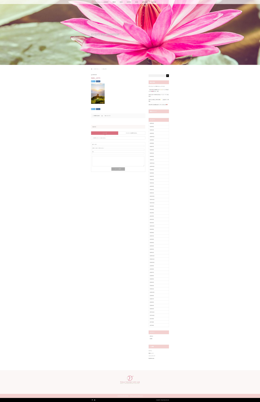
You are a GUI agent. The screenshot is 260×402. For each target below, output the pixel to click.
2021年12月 (152, 196)
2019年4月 (152, 282)
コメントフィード (152, 355)
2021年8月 (152, 209)
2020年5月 (152, 242)
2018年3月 (152, 308)
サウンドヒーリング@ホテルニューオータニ (157, 86)
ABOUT (114, 2)
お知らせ (151, 336)
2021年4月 (152, 219)
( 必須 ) (94, 144)
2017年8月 (152, 322)
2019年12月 (152, 255)
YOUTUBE (154, 2)
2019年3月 (152, 285)
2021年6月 (152, 212)
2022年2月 (152, 189)
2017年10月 (152, 315)
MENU (121, 2)
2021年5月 (152, 216)
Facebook (92, 400)
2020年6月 (152, 239)
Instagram (94, 400)
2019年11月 (152, 259)
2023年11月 (152, 136)
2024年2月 (152, 133)
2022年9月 (152, 169)
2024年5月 (152, 126)
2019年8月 (152, 269)
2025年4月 (152, 123)
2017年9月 (152, 318)
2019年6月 (152, 275)
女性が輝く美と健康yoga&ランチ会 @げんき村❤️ (158, 104)
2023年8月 (152, 143)
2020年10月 (152, 226)
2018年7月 (152, 298)
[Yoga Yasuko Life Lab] (130, 382)
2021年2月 (152, 222)
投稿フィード (151, 353)
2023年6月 (152, 149)
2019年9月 (152, 265)
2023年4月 (152, 153)
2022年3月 (152, 186)
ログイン (150, 350)
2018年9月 (152, 295)
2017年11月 (152, 312)
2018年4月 (152, 305)
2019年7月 (152, 272)
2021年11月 (152, 199)
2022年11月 (152, 163)
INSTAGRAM (145, 2)
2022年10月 (152, 166)
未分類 (151, 338)
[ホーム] (91, 67)
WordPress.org (151, 358)
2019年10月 (152, 262)
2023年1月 (152, 159)
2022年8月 (152, 173)
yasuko (98, 115)
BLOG (136, 2)
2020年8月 (152, 232)
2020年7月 (152, 235)
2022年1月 (152, 192)
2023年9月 (152, 139)
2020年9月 (152, 229)
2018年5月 (152, 302)
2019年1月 (152, 288)
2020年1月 (152, 252)
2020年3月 (152, 245)
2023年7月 (152, 146)
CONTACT (129, 2)
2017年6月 (152, 325)
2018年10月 (152, 292)
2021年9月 (152, 206)
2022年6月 (152, 179)
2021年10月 (152, 202)
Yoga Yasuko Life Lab (165, 399)
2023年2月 (152, 156)
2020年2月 (152, 249)
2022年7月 (152, 176)
